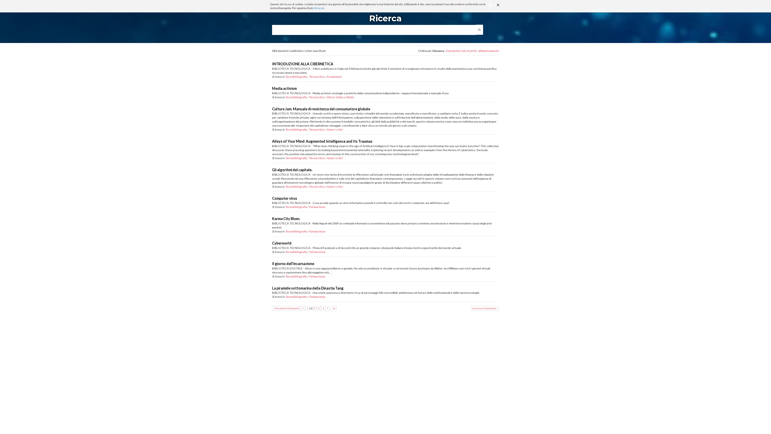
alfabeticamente (488, 50)
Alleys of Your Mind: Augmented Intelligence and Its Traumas (322, 141)
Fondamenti (334, 76)
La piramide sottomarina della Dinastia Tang (308, 288)
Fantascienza (317, 207)
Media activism (284, 88)
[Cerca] (479, 30)
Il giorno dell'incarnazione (293, 263)
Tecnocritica (316, 76)
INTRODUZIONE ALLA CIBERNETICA (302, 64)
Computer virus (284, 198)
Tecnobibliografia (296, 76)
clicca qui (319, 8)
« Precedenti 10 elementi (286, 308)
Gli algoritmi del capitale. (292, 170)
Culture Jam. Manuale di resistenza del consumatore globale (321, 109)
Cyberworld (282, 243)
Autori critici (335, 129)
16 (334, 308)
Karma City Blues (286, 218)
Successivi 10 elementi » (485, 308)
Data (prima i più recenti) (461, 50)
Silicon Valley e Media (340, 97)
